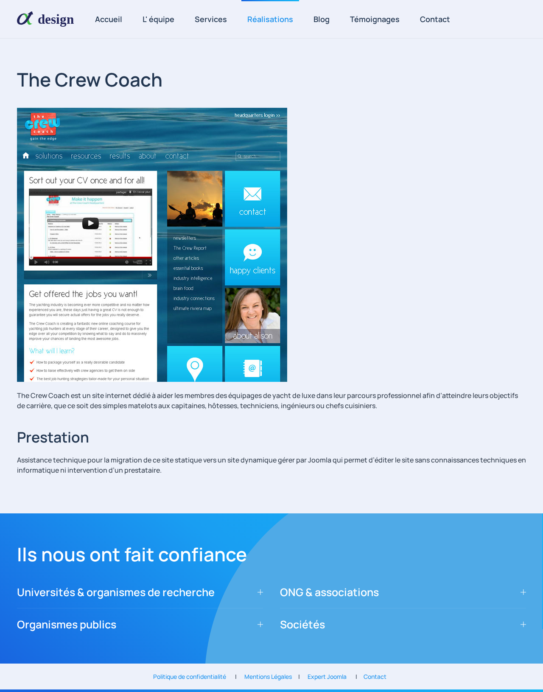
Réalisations (270, 19)
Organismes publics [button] (66, 624)
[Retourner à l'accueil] (49, 19)
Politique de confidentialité (194, 676)
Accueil (108, 19)
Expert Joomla (325, 676)
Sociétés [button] (302, 624)
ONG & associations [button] (329, 592)
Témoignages (375, 19)
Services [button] (211, 19)
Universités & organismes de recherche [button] (116, 592)
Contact (435, 19)
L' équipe (158, 19)
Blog (321, 19)
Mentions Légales (270, 676)
